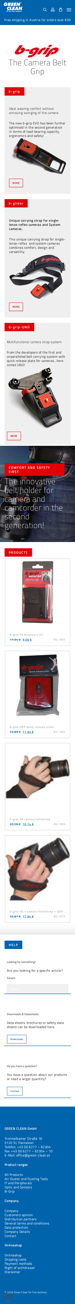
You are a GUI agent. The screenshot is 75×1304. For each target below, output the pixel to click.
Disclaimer (12, 1271)
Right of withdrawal (20, 1267)
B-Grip (10, 1191)
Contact (10, 1235)
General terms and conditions (27, 1223)
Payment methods (18, 1263)
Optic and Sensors (18, 1187)
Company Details (17, 1231)
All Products (14, 1174)
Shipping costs (15, 1259)
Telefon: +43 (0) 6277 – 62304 (28, 1146)
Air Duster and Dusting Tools (26, 1178)
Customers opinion (19, 1214)
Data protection (16, 1227)
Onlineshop (13, 1255)
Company (12, 1210)
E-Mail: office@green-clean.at (27, 1155)
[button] (69, 10)
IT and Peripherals (18, 1182)
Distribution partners (21, 1219)
